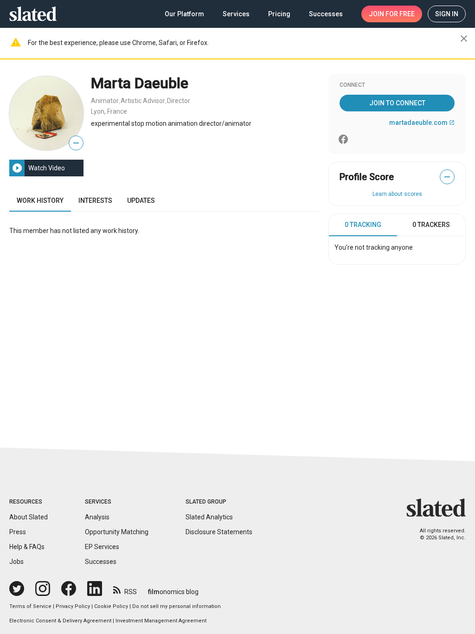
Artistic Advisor (143, 100)
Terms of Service (30, 606)
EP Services (102, 546)
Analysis (97, 517)
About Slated (28, 517)
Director (178, 100)
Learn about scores (397, 194)
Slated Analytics (209, 517)
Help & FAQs (27, 546)
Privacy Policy (73, 606)
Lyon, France (109, 111)
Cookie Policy (111, 606)
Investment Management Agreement (161, 621)
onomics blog (173, 591)
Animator (105, 100)
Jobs (16, 561)
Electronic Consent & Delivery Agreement (60, 621)
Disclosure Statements (219, 532)
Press (17, 532)
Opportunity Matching (116, 532)
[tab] (363, 225)
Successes (100, 561)
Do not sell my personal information (176, 606)
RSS (130, 591)
